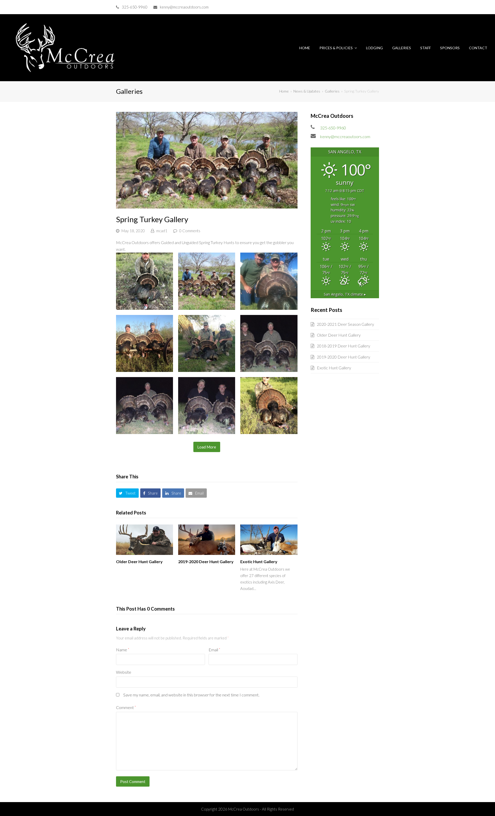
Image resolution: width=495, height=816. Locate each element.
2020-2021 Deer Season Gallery (345, 324)
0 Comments (189, 230)
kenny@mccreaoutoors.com (345, 136)
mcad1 (161, 230)
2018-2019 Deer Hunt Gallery (343, 345)
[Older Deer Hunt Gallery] (144, 539)
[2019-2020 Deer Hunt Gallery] (206, 539)
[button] (127, 493)
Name (122, 649)
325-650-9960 (134, 7)
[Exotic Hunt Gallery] (268, 539)
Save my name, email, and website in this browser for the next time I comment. (191, 694)
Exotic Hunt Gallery (258, 561)
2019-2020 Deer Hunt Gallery (206, 561)
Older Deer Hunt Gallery (139, 561)
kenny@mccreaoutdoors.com (184, 7)
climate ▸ (345, 294)
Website (123, 672)
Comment (126, 707)
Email (214, 649)
